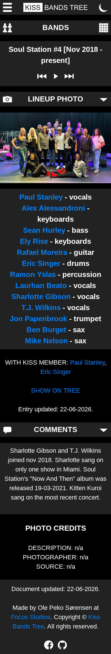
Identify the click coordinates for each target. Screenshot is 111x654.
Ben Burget (46, 329)
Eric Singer (41, 263)
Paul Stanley (41, 197)
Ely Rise (34, 241)
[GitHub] (62, 644)
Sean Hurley (44, 230)
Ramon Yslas (33, 274)
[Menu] (7, 7)
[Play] (55, 76)
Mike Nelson (46, 340)
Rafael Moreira (42, 252)
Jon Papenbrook (38, 318)
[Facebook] (48, 644)
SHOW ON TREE (55, 390)
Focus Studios (30, 617)
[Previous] (41, 76)
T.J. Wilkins (41, 307)
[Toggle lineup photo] (103, 99)
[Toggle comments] (103, 429)
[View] (103, 27)
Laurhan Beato (41, 285)
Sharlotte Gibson (41, 296)
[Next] (69, 76)
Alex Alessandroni (53, 208)
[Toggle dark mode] (103, 7)
